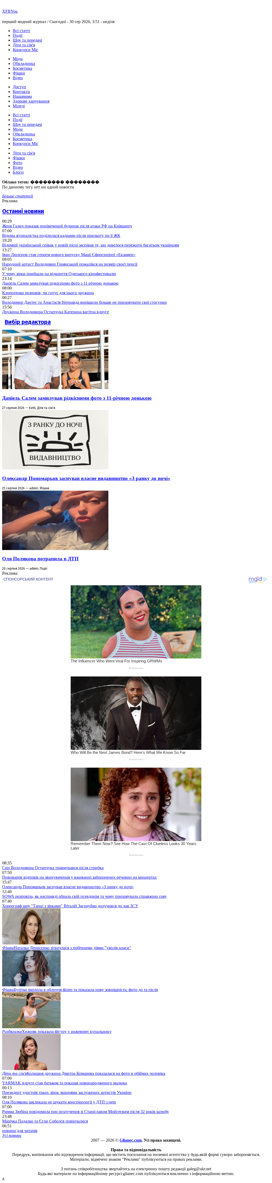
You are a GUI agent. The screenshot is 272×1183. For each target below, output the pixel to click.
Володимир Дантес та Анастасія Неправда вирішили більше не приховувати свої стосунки (84, 302)
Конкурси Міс (25, 49)
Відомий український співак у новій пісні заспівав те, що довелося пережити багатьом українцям (90, 245)
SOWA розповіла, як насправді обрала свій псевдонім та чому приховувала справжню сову (84, 896)
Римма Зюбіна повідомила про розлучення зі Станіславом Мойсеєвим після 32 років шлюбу (85, 1111)
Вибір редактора (28, 322)
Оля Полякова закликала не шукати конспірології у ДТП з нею (59, 1102)
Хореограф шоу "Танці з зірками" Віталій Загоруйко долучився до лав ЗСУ (70, 906)
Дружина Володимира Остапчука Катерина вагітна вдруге (55, 312)
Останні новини (23, 211)
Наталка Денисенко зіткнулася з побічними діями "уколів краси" (66, 947)
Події (17, 35)
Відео (18, 78)
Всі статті (21, 30)
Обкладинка (24, 63)
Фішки (19, 73)
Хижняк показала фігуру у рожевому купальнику (57, 1031)
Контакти (21, 91)
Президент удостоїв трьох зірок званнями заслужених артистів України (66, 1092)
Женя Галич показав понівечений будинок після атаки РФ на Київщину (67, 226)
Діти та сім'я (24, 45)
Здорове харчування (31, 101)
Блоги (18, 172)
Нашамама (22, 96)
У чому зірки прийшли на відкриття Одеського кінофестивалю (59, 273)
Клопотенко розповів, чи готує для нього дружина (48, 293)
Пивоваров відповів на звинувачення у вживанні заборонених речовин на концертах (79, 877)
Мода (18, 58)
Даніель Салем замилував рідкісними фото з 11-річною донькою (60, 283)
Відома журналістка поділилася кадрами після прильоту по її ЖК (61, 235)
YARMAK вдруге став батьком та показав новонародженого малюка (64, 1083)
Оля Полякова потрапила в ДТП (40, 558)
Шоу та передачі (27, 40)
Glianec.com (131, 1140)
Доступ (19, 87)
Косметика (22, 68)
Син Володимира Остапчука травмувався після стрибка (53, 867)
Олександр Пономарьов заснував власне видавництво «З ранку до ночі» (86, 478)
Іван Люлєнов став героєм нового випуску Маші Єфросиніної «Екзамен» (68, 254)
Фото (17, 162)
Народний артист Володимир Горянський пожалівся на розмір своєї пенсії (69, 264)
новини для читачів (19, 1130)
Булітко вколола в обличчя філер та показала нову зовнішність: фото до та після (80, 989)
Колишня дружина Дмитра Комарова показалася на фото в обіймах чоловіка (83, 1073)
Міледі (19, 106)
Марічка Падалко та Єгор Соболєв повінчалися (45, 1121)
